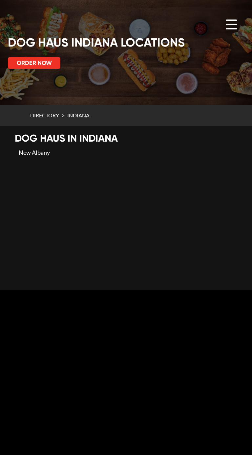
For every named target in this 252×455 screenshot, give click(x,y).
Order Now (34, 63)
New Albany (34, 152)
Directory (44, 115)
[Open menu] (231, 24)
